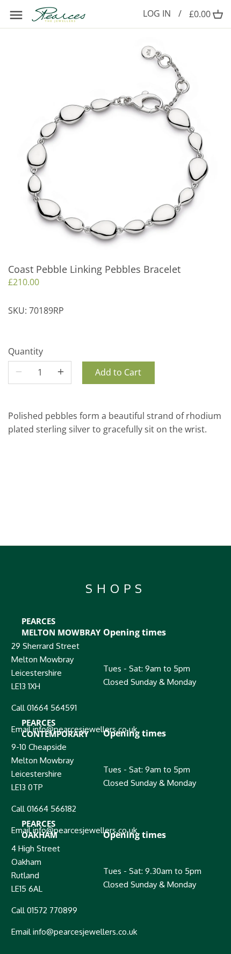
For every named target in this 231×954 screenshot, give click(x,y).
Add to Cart (118, 372)
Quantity (25, 351)
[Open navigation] (16, 15)
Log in (157, 13)
